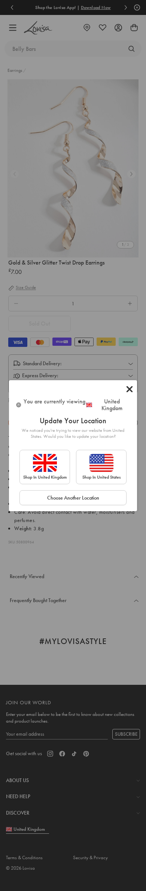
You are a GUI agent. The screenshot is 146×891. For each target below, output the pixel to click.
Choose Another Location (73, 497)
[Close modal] (129, 389)
